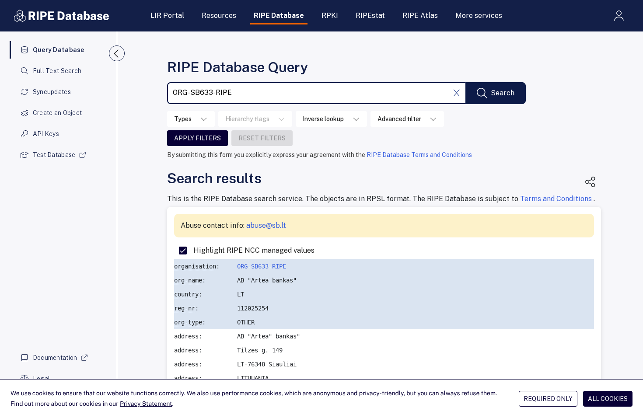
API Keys (46, 133)
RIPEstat (370, 15)
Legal (41, 378)
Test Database (54, 154)
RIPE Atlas (420, 15)
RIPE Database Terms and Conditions (419, 154)
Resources (219, 15)
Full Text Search (57, 70)
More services (478, 15)
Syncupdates (52, 91)
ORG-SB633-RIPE (261, 266)
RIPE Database (279, 15)
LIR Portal (167, 15)
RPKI (330, 15)
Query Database (58, 49)
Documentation (55, 357)
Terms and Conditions (557, 199)
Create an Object (57, 112)
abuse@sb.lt (266, 225)
